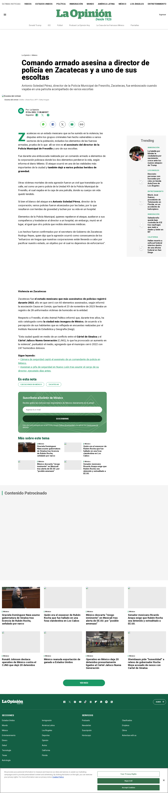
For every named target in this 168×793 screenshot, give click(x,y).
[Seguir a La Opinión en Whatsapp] (101, 702)
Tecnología (6, 750)
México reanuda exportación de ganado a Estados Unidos (62, 661)
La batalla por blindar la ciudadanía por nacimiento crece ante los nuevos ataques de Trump (155, 158)
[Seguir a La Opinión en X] (69, 702)
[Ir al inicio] (12, 702)
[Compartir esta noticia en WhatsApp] (43, 124)
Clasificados (127, 720)
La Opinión (26, 55)
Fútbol (60, 25)
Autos (44, 745)
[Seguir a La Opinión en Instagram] (48, 115)
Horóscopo (86, 735)
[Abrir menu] (5, 15)
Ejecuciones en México (31, 384)
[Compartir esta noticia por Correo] (72, 124)
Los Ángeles (137, 4)
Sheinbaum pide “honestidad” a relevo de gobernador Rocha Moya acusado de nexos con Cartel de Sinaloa (146, 663)
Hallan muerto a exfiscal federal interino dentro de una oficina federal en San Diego (155, 246)
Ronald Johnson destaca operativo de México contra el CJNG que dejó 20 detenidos (19, 662)
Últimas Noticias (11, 4)
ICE (49, 25)
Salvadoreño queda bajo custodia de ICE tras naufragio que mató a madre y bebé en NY (155, 225)
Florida (45, 755)
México (122, 4)
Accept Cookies (128, 788)
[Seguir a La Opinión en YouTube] (80, 702)
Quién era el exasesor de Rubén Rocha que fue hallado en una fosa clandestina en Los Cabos (95, 451)
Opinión (45, 740)
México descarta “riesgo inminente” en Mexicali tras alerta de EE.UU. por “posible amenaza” (48, 467)
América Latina (106, 4)
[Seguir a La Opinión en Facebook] (37, 115)
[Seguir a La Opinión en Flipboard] (96, 702)
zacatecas (54, 384)
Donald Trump (35, 25)
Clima (124, 730)
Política (61, 4)
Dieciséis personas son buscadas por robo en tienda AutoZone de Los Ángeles (154, 180)
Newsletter (86, 725)
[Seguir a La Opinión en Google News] (90, 702)
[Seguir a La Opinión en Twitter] (42, 115)
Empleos (125, 725)
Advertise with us (129, 735)
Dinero (4, 740)
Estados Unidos (43, 4)
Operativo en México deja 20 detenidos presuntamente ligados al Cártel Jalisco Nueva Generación (103, 663)
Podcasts (86, 720)
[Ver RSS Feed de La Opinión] (111, 702)
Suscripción (87, 730)
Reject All (128, 781)
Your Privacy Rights (128, 774)
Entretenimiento (155, 191)
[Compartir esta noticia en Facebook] (53, 124)
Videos (28, 4)
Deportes (46, 735)
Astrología (6, 760)
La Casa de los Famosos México (110, 25)
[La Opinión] (83, 14)
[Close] (164, 780)
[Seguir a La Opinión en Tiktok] (85, 702)
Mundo (90, 4)
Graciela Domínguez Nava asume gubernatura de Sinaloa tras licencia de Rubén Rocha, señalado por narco (48, 451)
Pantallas (135, 25)
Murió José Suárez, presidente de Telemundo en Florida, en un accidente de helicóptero (154, 202)
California (153, 237)
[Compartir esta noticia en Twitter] (62, 124)
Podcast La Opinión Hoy (79, 25)
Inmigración (76, 4)
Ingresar (162, 15)
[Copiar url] (81, 124)
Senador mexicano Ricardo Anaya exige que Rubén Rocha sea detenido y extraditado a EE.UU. (95, 469)
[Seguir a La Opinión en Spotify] (106, 702)
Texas (4, 755)
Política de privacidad (67, 425)
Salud (4, 745)
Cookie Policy (58, 777)
